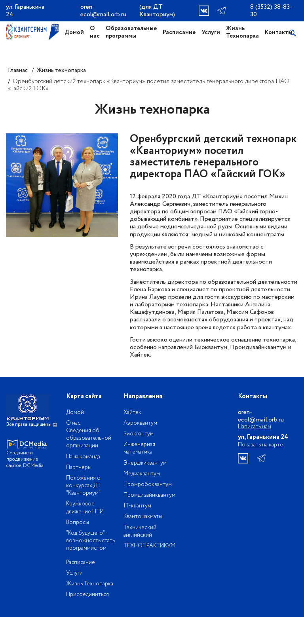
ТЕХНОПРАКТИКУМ (149, 546)
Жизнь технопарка (61, 70)
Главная (18, 70)
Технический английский (140, 531)
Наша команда (83, 457)
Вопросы (77, 522)
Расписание (179, 32)
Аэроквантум (140, 423)
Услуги (210, 32)
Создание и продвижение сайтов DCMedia (25, 459)
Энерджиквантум (145, 463)
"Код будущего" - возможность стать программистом (90, 540)
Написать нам (254, 426)
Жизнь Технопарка (242, 32)
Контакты (278, 32)
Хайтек (132, 412)
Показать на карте (260, 445)
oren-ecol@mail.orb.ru (103, 10)
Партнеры (78, 467)
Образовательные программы (131, 32)
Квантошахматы (143, 516)
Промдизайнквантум (149, 495)
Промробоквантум (148, 484)
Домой (74, 32)
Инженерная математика (139, 448)
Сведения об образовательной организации (88, 438)
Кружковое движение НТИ (85, 507)
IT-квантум (137, 506)
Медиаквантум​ (142, 474)
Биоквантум (139, 434)
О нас (95, 32)
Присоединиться (87, 594)
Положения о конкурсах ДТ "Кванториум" (83, 485)
